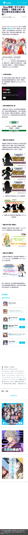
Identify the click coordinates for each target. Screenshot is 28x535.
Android (6, 369)
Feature (12, 371)
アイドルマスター (9, 373)
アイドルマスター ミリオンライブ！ (15, 375)
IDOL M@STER (20, 371)
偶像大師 (10, 28)
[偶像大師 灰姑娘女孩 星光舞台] (14, 319)
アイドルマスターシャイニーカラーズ (11, 377)
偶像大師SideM (22, 383)
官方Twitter (6, 298)
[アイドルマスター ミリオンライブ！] (14, 311)
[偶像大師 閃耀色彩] (14, 342)
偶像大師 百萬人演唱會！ (10, 383)
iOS (3, 373)
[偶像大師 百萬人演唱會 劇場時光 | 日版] (14, 327)
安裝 (22, 319)
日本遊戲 (11, 367)
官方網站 (5, 294)
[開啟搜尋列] (18, 3)
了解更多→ (7, 533)
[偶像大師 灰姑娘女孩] (14, 303)
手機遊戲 (6, 367)
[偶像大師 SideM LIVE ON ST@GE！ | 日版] (14, 334)
